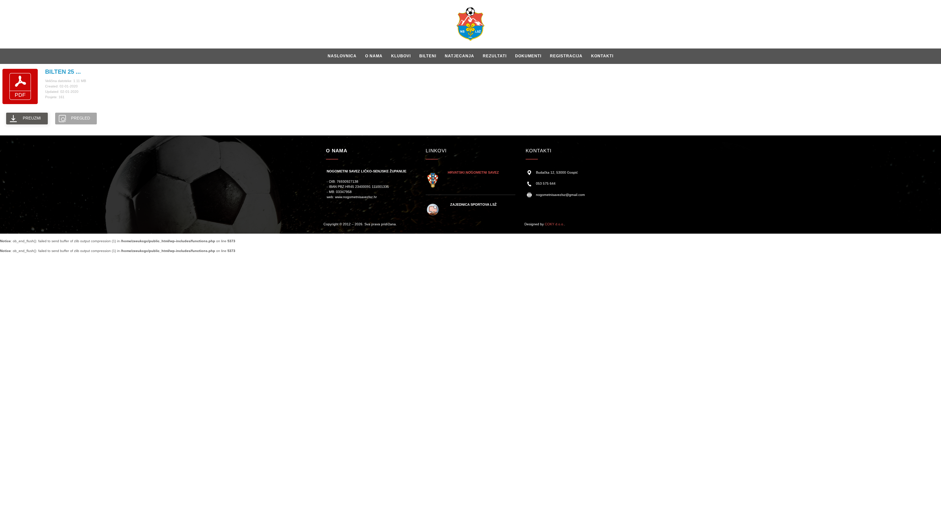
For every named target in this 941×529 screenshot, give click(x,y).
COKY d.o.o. (554, 224)
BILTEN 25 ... (63, 71)
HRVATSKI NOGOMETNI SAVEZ (473, 172)
